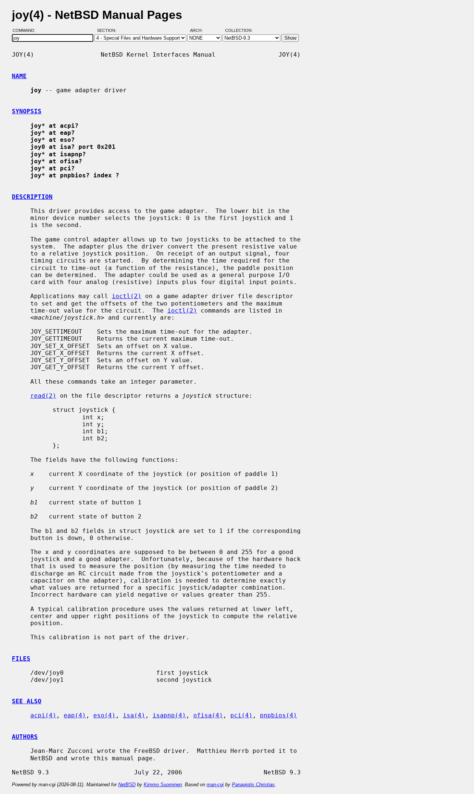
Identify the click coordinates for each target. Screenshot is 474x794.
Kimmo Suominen (163, 784)
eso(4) (104, 715)
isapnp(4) (169, 715)
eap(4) (75, 715)
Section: (108, 31)
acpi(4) (43, 715)
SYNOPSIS (26, 111)
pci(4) (241, 715)
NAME (19, 76)
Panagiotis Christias (253, 784)
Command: (26, 31)
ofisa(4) (208, 715)
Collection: (239, 31)
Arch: (199, 31)
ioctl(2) (126, 296)
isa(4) (134, 715)
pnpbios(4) (278, 715)
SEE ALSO (26, 701)
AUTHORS (25, 736)
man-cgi (215, 784)
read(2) (43, 395)
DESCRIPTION (32, 196)
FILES (21, 658)
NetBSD (127, 784)
